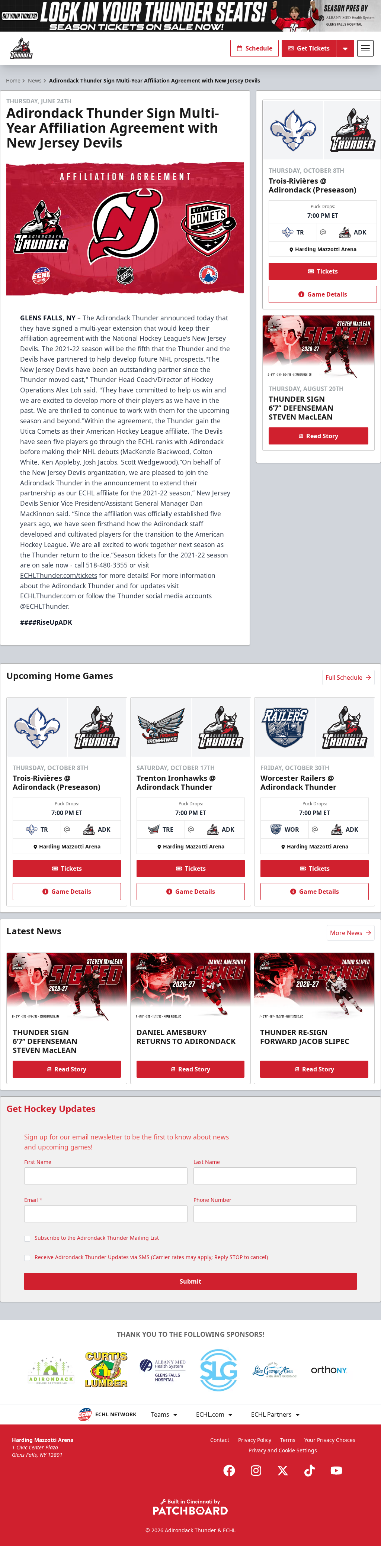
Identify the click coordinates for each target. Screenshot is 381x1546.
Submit (190, 1281)
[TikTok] (309, 1470)
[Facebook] (229, 1470)
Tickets (327, 271)
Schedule (259, 48)
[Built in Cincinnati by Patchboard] (190, 1507)
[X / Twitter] (282, 1470)
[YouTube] (336, 1470)
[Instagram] (256, 1470)
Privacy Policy (254, 1439)
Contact (219, 1439)
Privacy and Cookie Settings (283, 1450)
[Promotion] (190, 16)
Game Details (327, 294)
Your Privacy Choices (329, 1439)
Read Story (322, 436)
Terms (287, 1439)
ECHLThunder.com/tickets (58, 575)
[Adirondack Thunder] (21, 48)
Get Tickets (313, 48)
